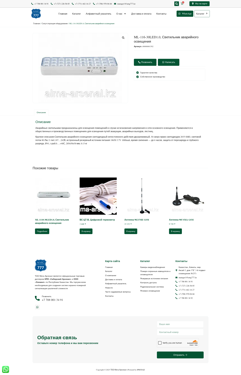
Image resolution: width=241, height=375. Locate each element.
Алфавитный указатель (98, 13)
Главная (62, 13)
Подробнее (42, 231)
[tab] (41, 112)
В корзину (86, 231)
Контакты (161, 13)
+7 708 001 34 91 (52, 300)
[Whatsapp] (37, 307)
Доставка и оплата (141, 13)
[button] (176, 3)
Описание (41, 112)
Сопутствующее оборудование (55, 23)
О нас (119, 13)
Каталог (76, 13)
